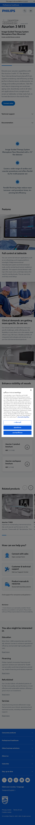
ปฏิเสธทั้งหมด (17, 427)
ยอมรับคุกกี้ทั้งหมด (17, 432)
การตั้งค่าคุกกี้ (17, 422)
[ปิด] (31, 390)
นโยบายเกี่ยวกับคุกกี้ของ (23, 417)
